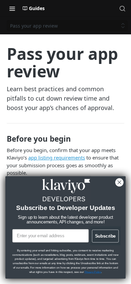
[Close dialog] (119, 182)
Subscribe (105, 236)
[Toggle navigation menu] (12, 8)
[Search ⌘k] (122, 8)
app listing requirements (56, 157)
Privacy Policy (93, 271)
